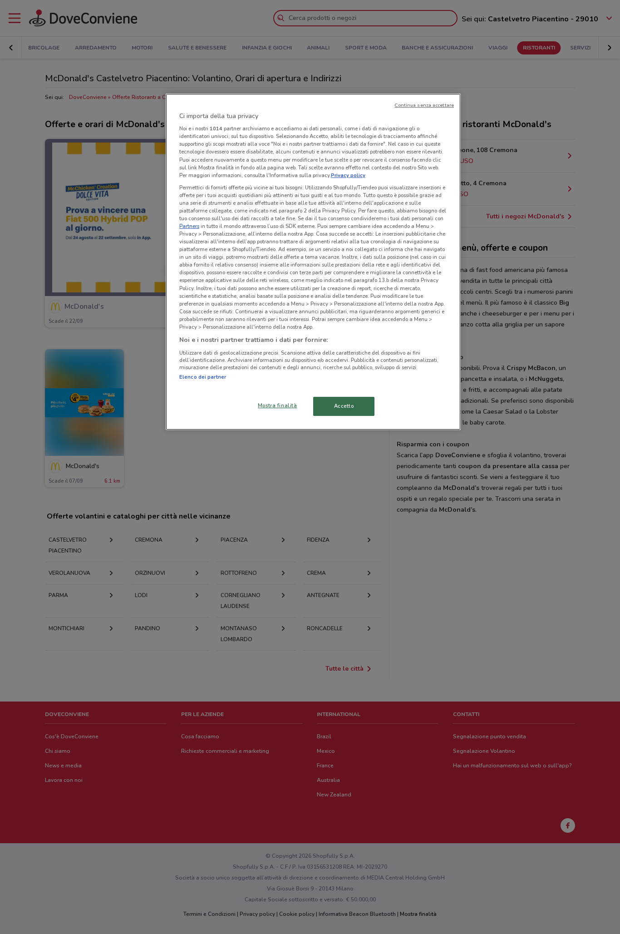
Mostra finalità (277, 405)
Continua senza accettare (424, 105)
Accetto (344, 406)
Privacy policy (348, 175)
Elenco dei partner (202, 377)
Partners (189, 226)
